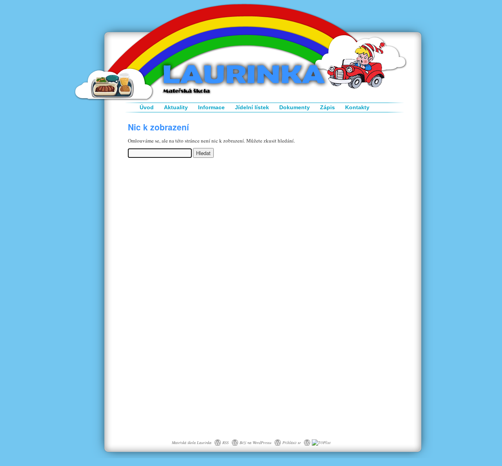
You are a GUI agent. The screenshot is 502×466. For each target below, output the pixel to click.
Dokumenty (294, 107)
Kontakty (357, 107)
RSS (225, 442)
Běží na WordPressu (255, 442)
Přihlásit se (291, 442)
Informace (211, 107)
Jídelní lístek (252, 107)
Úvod (147, 107)
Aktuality (176, 107)
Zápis (327, 107)
